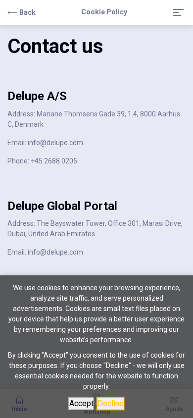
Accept (81, 403)
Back (27, 12)
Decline (110, 403)
